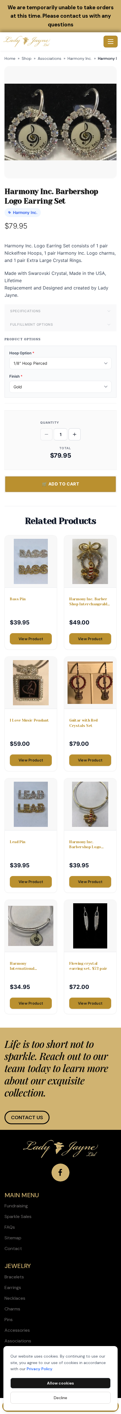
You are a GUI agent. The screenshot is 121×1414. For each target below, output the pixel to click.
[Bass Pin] (31, 561)
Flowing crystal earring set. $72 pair (88, 966)
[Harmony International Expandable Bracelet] (31, 926)
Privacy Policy (39, 1368)
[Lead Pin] (31, 804)
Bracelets (14, 1277)
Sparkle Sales (18, 1216)
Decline (60, 1397)
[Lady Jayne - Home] (52, 41)
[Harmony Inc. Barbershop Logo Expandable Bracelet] (90, 804)
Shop (27, 58)
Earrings (13, 1287)
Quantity (49, 423)
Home (10, 58)
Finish (16, 376)
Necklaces (15, 1298)
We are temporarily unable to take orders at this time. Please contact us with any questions (61, 16)
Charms (12, 1309)
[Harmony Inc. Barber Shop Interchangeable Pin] (90, 561)
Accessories (17, 1330)
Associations (49, 58)
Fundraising (16, 1206)
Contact (13, 1248)
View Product (31, 639)
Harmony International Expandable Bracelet (28, 966)
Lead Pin (17, 842)
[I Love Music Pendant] (31, 683)
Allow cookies (60, 1383)
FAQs (10, 1227)
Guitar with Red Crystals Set (83, 722)
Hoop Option (21, 353)
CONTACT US (27, 1117)
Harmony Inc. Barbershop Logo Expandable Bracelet (87, 845)
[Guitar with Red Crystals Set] (90, 683)
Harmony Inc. (80, 58)
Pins (9, 1319)
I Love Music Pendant (29, 720)
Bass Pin (17, 599)
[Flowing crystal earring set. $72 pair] (90, 926)
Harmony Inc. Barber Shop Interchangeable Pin (89, 602)
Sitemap (13, 1238)
